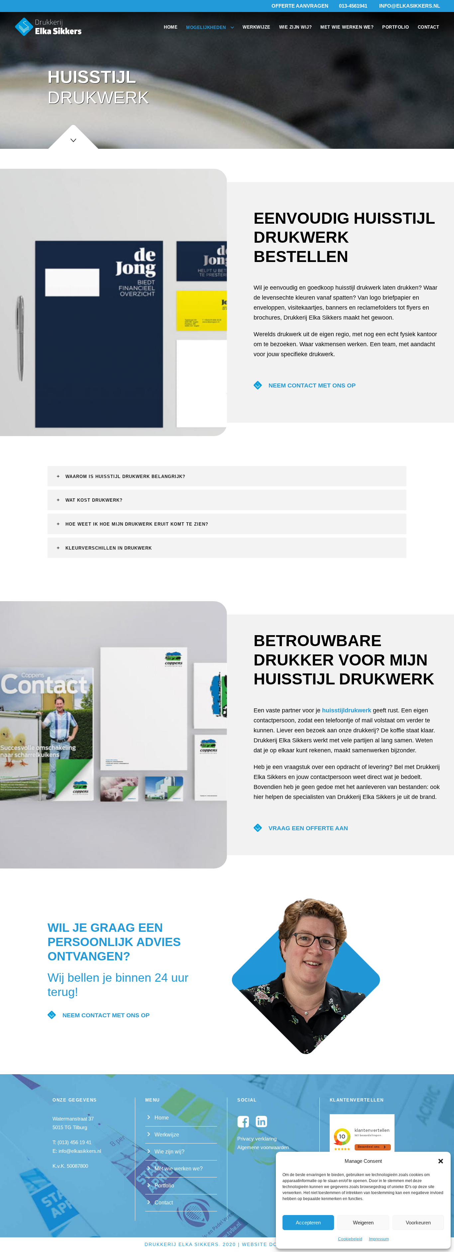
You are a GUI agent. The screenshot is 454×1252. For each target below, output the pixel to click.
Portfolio (395, 27)
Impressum (379, 1239)
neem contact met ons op (312, 385)
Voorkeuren (418, 1222)
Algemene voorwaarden (263, 1147)
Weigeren (363, 1222)
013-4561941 (353, 6)
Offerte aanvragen (300, 6)
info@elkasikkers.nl (409, 6)
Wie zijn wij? (295, 27)
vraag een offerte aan (308, 828)
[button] (440, 1161)
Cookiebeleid (350, 1239)
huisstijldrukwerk (346, 710)
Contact (428, 27)
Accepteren (308, 1222)
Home (170, 27)
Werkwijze (257, 27)
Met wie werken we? (347, 27)
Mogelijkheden (206, 27)
